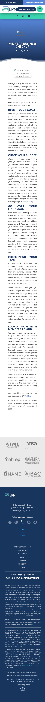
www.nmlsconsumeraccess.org (27, 676)
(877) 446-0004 (27, 574)
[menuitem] (26, 9)
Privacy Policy (19, 679)
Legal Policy (9, 679)
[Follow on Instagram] (17, 16)
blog (29, 396)
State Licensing (30, 679)
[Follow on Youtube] (29, 16)
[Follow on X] (35, 16)
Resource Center (29, 681)
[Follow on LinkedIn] (23, 16)
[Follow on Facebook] (11, 16)
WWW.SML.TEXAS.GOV (28, 665)
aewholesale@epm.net (27, 578)
